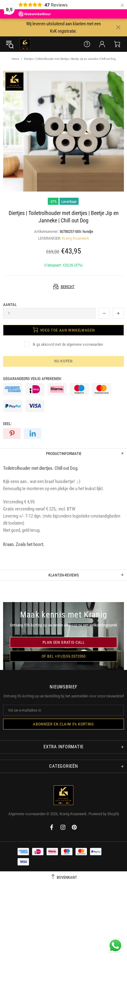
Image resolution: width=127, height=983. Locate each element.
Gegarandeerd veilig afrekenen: (32, 378)
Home (15, 58)
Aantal (10, 304)
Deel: (7, 423)
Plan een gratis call (64, 642)
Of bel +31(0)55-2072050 (64, 656)
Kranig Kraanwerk (25, 44)
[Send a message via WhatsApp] (115, 945)
